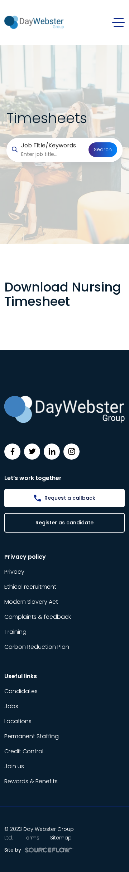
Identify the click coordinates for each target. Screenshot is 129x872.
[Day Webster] (34, 22)
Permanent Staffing (31, 736)
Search (103, 149)
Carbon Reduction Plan (36, 647)
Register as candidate (64, 522)
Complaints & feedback (37, 617)
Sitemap (61, 837)
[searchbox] (52, 154)
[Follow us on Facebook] (12, 452)
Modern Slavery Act (31, 602)
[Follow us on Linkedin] (52, 452)
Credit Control (23, 751)
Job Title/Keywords (48, 145)
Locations (18, 721)
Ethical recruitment (30, 587)
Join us (14, 766)
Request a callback (69, 497)
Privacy (14, 572)
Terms (31, 837)
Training (15, 632)
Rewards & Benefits (31, 781)
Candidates (21, 691)
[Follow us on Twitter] (32, 452)
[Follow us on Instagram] (71, 452)
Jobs (11, 706)
